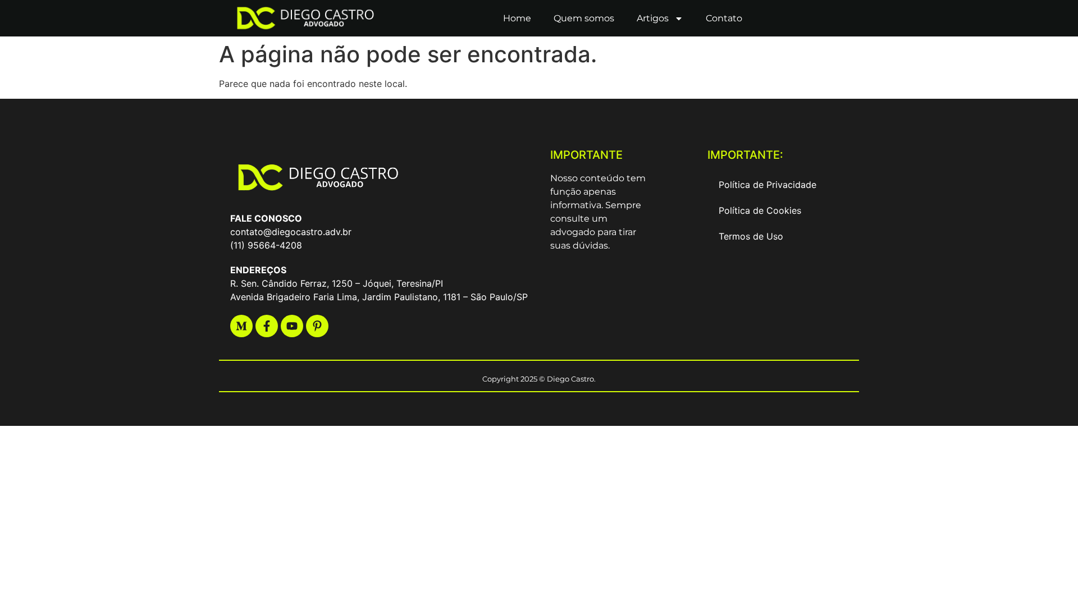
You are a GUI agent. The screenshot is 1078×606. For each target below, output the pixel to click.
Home (517, 18)
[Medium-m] (241, 326)
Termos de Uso (751, 236)
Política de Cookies (760, 210)
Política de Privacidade (767, 184)
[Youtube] (292, 326)
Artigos (653, 18)
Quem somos (584, 18)
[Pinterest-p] (317, 326)
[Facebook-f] (266, 326)
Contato (724, 18)
